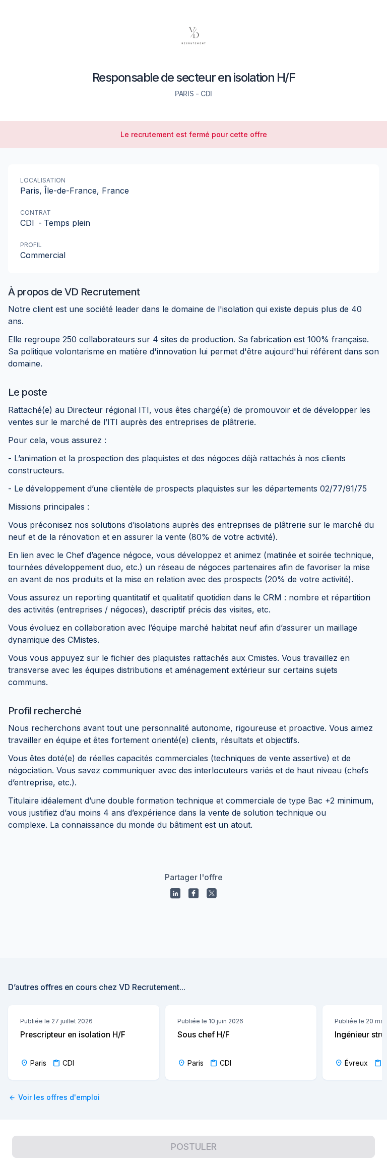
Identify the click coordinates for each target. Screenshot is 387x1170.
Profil (31, 245)
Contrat (35, 212)
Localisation (43, 180)
